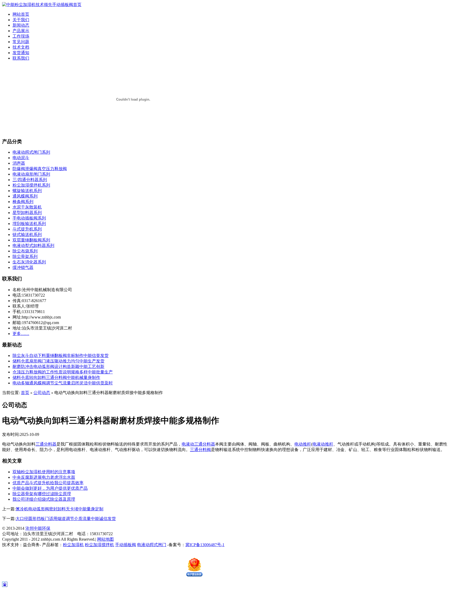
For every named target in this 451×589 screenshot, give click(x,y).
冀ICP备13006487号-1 (204, 544)
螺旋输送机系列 (27, 190)
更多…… (21, 333)
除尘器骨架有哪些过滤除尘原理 (42, 494)
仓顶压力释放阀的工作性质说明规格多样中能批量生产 (63, 372)
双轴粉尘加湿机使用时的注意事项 (44, 472)
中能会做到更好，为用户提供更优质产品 (50, 488)
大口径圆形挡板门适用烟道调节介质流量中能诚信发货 (66, 518)
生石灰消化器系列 (29, 262)
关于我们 (21, 20)
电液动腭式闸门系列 (31, 152)
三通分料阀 (200, 449)
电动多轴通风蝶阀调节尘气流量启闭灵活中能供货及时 (63, 383)
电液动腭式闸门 (151, 544)
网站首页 (21, 14)
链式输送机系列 (27, 234)
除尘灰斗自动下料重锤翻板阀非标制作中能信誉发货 (61, 355)
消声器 (19, 163)
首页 (25, 392)
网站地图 (105, 539)
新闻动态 (21, 25)
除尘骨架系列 (25, 256)
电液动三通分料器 (198, 444)
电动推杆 (302, 444)
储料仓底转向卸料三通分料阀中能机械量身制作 (56, 377)
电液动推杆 (322, 444)
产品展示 (21, 30)
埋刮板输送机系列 (29, 223)
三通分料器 (45, 444)
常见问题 (21, 41)
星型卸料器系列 (27, 212)
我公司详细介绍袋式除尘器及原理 (44, 499)
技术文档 (21, 47)
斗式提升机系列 (27, 229)
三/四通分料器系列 (30, 179)
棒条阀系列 (23, 201)
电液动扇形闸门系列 (31, 174)
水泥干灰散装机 (27, 207)
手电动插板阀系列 (29, 218)
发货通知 (21, 52)
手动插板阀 (125, 544)
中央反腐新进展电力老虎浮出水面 (44, 477)
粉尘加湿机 (73, 544)
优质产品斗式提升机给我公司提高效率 (48, 483)
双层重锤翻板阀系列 (31, 240)
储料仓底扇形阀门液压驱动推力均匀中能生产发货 (58, 361)
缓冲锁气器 (23, 267)
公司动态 (41, 392)
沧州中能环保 (37, 528)
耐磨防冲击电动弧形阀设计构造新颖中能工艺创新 (58, 366)
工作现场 (21, 36)
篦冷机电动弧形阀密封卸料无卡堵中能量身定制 (59, 509)
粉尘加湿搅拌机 (99, 544)
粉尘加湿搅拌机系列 (31, 185)
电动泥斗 (21, 157)
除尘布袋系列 (25, 251)
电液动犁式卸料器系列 (33, 245)
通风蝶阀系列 (25, 196)
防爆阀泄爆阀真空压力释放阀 (40, 168)
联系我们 (21, 58)
